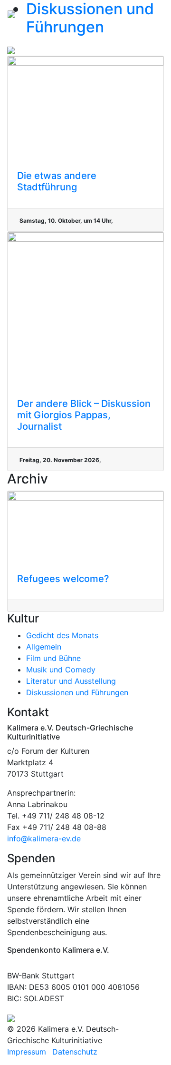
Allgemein (43, 646)
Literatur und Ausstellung (71, 681)
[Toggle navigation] (150, 13)
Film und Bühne (53, 658)
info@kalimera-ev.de (44, 838)
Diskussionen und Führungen (77, 692)
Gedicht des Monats (62, 635)
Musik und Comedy (60, 669)
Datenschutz (74, 1051)
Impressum (26, 1051)
